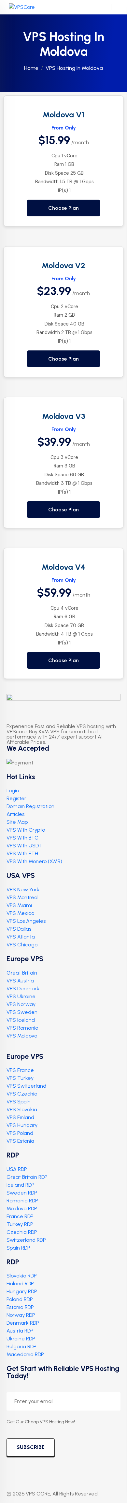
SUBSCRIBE (31, 1447)
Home (31, 68)
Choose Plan (63, 208)
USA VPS (21, 875)
